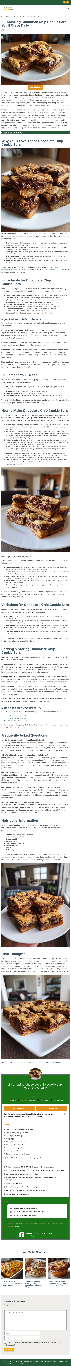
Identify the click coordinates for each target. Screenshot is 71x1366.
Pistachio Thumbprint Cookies (16, 720)
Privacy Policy (27, 1361)
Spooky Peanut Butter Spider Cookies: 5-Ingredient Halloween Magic (33, 1284)
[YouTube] (64, 2)
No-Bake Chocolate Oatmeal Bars (17, 716)
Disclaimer (20, 1363)
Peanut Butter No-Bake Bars (53, 270)
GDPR (54, 1361)
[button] (63, 8)
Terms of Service (45, 1361)
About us (19, 1361)
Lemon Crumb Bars (62, 725)
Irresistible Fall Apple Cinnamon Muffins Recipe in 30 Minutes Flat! (58, 1283)
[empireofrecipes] (8, 8)
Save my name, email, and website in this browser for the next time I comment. (33, 1343)
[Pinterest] (67, 2)
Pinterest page (54, 1062)
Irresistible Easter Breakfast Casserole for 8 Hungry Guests (12, 1283)
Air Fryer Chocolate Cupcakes (16, 718)
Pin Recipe (53, 1108)
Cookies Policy (62, 1361)
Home (3, 17)
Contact (36, 1361)
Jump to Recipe (35, 87)
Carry (10, 30)
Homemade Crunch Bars (11, 270)
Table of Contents (13, 132)
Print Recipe (20, 1108)
